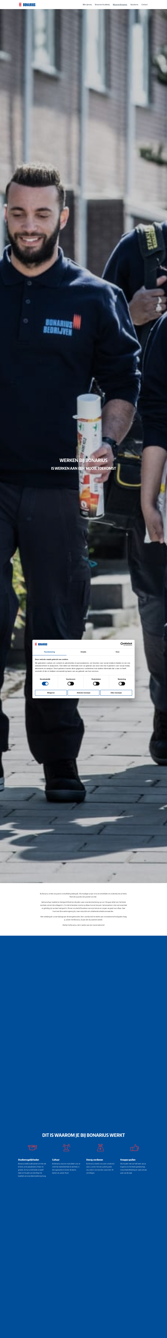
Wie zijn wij (87, 4)
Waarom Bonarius (120, 4)
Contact (144, 4)
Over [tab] (118, 652)
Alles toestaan (116, 693)
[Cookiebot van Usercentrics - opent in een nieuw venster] (122, 644)
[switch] (70, 683)
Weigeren (51, 693)
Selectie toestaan (83, 693)
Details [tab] (83, 652)
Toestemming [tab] (49, 652)
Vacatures (134, 4)
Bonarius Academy (102, 4)
